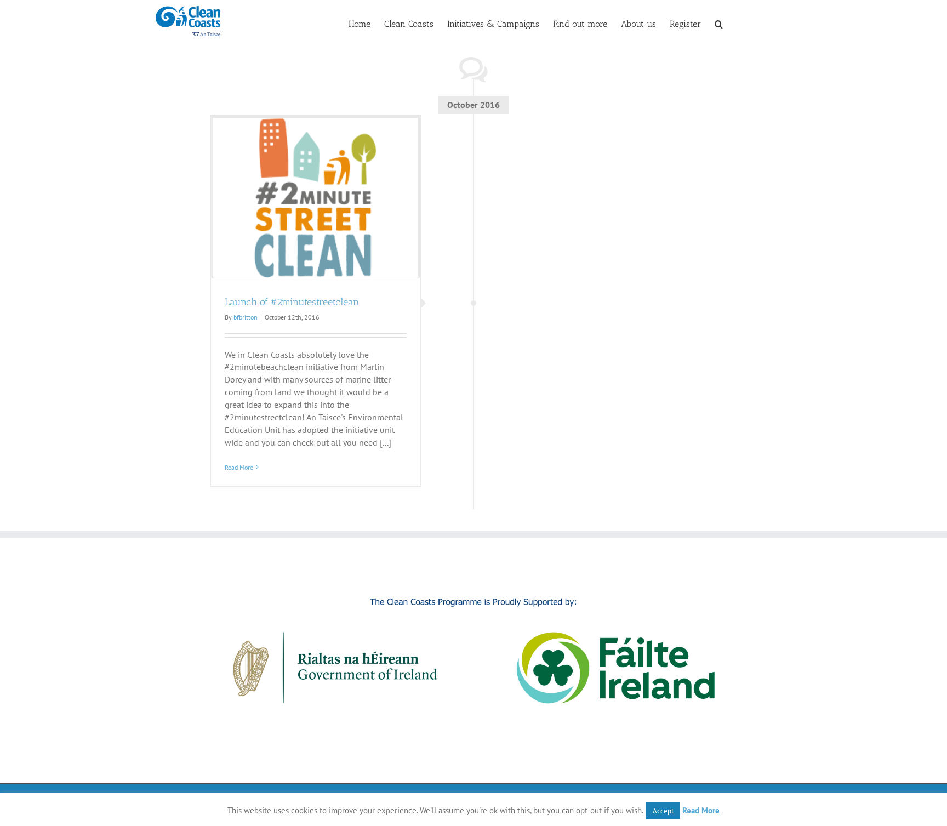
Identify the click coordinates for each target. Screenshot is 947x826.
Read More (239, 467)
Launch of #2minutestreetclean (292, 302)
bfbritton (245, 317)
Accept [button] (663, 811)
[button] (719, 23)
